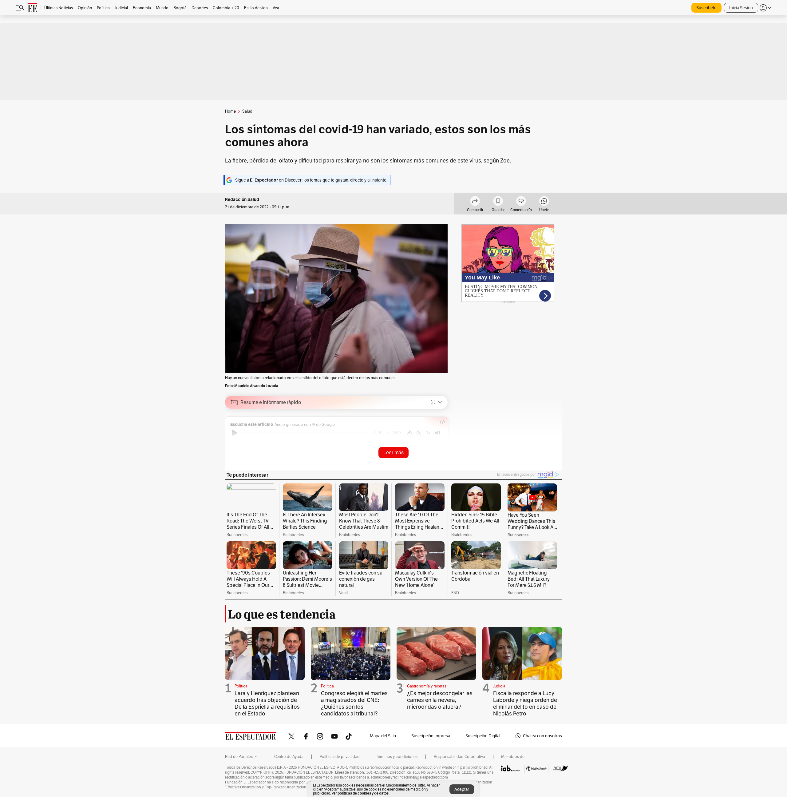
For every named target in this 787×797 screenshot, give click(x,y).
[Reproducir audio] (234, 433)
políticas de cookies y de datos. (364, 793)
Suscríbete (706, 7)
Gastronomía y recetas (426, 686)
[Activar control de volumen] (437, 432)
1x (428, 432)
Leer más (393, 452)
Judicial (499, 686)
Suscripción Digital (482, 736)
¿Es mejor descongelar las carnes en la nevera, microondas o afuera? (440, 700)
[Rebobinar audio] (409, 433)
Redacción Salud (242, 199)
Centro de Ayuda (288, 757)
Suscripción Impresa (430, 736)
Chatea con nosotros (542, 736)
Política (241, 686)
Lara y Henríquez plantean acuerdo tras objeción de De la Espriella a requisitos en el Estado (267, 703)
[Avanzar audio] (419, 433)
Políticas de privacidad (340, 757)
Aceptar (461, 789)
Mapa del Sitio (383, 736)
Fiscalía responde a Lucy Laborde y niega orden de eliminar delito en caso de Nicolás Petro (525, 703)
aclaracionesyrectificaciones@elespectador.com (409, 777)
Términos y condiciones (396, 757)
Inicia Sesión (741, 7)
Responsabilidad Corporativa (459, 757)
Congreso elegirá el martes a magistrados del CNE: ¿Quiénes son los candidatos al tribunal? (354, 703)
